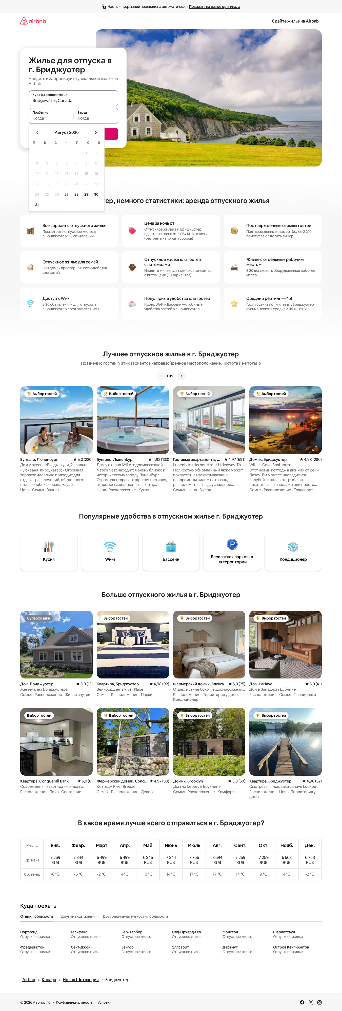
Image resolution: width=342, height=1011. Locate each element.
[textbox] (51, 118)
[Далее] (181, 376)
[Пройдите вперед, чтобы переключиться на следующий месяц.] (95, 132)
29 (86, 194)
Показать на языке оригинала (214, 6)
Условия (104, 1002)
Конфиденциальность (74, 1002)
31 (37, 204)
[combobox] (73, 100)
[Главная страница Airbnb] (33, 21)
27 (67, 194)
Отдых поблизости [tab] (36, 916)
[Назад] (160, 376)
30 (96, 194)
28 (76, 194)
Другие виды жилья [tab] (78, 916)
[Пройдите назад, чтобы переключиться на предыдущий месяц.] (37, 132)
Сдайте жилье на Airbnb (295, 21)
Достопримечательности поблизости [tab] (135, 916)
